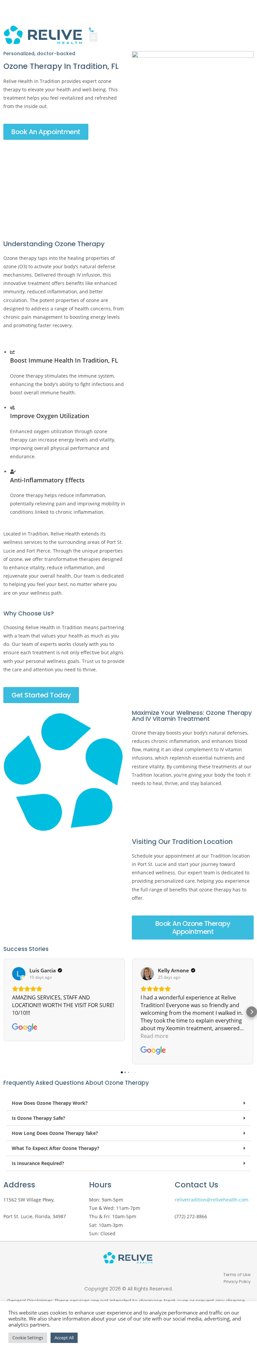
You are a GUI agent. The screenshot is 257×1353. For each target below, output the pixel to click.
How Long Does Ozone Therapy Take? (55, 1133)
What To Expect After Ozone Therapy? (55, 1148)
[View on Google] (18, 973)
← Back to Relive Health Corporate (127, 7)
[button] (5, 1011)
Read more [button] (154, 1036)
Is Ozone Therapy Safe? (38, 1118)
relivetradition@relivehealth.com (211, 1199)
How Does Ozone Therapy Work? (50, 1103)
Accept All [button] (64, 1338)
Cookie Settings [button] (27, 1338)
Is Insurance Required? (38, 1163)
